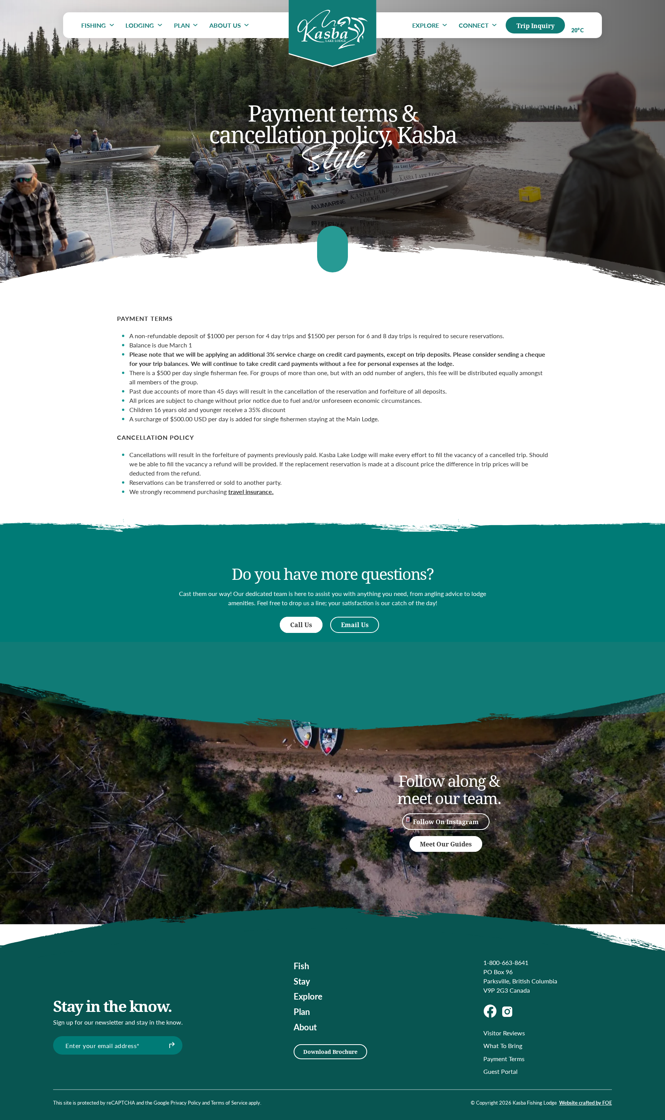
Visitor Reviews (504, 1032)
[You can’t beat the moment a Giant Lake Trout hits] (244, 831)
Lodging (139, 25)
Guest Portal (500, 1071)
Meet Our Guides (446, 844)
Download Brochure (330, 1051)
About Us (225, 25)
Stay (302, 981)
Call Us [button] (301, 625)
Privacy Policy (185, 1102)
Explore (425, 25)
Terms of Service (229, 1102)
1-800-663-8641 (505, 962)
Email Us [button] (355, 625)
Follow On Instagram (446, 822)
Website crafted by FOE (585, 1102)
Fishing (93, 25)
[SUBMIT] (170, 1045)
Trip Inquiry (535, 26)
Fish (301, 966)
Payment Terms (504, 1058)
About (305, 1027)
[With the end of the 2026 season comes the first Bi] (166, 788)
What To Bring (502, 1045)
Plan (182, 25)
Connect (474, 25)
